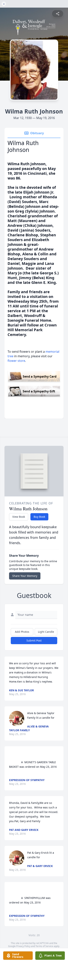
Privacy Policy (23, 946)
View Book (18, 516)
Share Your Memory (24, 576)
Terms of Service (44, 946)
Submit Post (34, 640)
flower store (16, 361)
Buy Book (39, 516)
